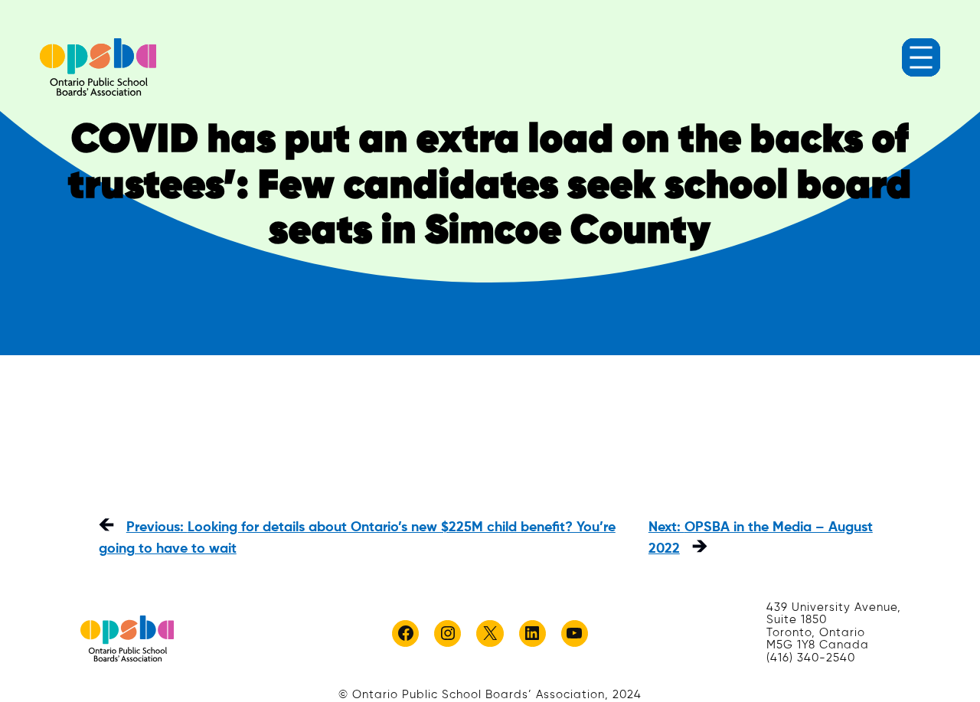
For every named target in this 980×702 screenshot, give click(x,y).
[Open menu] (921, 57)
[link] (98, 67)
